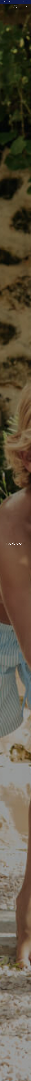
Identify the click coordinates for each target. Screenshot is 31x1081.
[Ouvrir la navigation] (3, 6)
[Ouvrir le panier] (27, 6)
